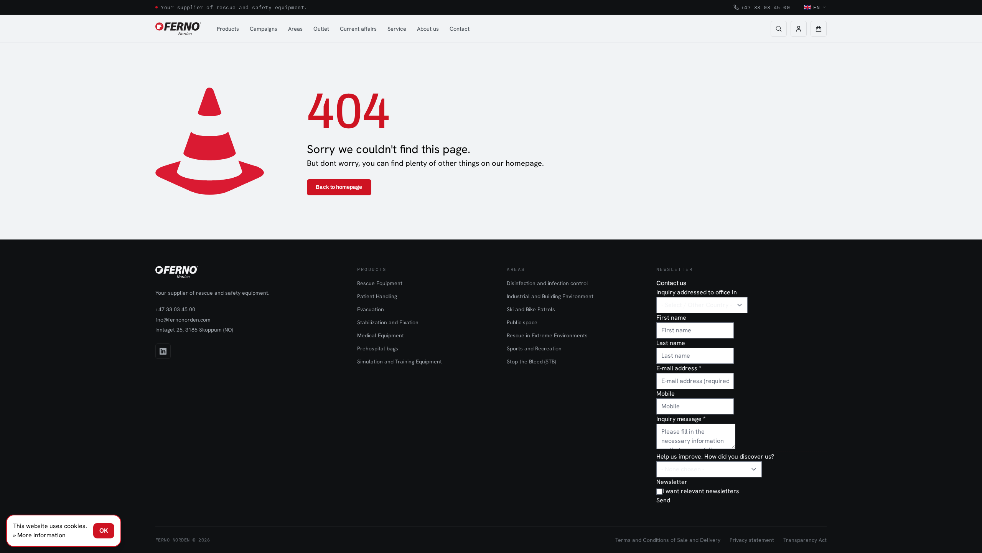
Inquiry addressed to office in (696, 292)
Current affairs (358, 28)
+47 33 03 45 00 (765, 7)
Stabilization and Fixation (388, 322)
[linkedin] (163, 351)
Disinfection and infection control (547, 283)
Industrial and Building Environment (550, 296)
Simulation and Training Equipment (399, 361)
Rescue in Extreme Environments (547, 335)
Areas (295, 28)
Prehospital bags (377, 348)
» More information (39, 535)
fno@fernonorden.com (183, 319)
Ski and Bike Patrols (531, 309)
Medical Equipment (380, 335)
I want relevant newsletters (700, 491)
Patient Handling (377, 296)
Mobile (665, 394)
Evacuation (370, 309)
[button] (819, 29)
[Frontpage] (178, 28)
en (816, 7)
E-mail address (678, 368)
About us (428, 28)
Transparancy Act (805, 539)
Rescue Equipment (379, 283)
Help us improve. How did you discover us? (715, 456)
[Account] (799, 29)
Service (396, 28)
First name (671, 318)
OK (103, 531)
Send (663, 500)
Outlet (321, 28)
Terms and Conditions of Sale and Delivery (667, 539)
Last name (670, 343)
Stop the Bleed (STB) (531, 361)
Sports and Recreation (534, 348)
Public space (522, 322)
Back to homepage (339, 187)
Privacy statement (752, 539)
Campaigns (263, 28)
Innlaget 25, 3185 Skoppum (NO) (194, 329)
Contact (460, 28)
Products (228, 28)
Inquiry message (680, 419)
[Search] (779, 29)
